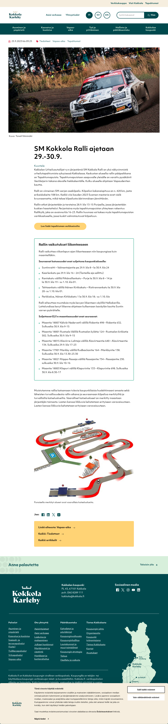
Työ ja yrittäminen (92, 29)
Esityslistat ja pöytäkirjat (67, 630)
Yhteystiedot (73, 15)
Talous (63, 656)
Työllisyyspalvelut (17, 651)
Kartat (89, 649)
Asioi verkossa (53, 15)
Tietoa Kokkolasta (95, 645)
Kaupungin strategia (71, 652)
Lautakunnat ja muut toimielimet (69, 646)
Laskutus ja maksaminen (41, 639)
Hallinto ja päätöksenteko (121, 29)
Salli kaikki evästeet (146, 690)
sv (99, 16)
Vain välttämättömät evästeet (146, 697)
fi (90, 16)
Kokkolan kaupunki (151, 29)
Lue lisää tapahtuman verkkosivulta (60, 226)
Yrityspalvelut (15, 655)
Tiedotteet (44, 41)
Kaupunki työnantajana (93, 639)
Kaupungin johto (95, 629)
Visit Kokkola (136, 3)
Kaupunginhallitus (69, 640)
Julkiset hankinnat (43, 645)
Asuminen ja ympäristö (19, 29)
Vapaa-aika (71, 29)
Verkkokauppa (119, 3)
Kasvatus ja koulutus (47, 29)
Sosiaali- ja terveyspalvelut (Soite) (16, 643)
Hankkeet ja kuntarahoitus (41, 657)
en (107, 16)
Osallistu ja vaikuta (70, 660)
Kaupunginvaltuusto (71, 636)
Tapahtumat (152, 3)
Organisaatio (93, 633)
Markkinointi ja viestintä (42, 650)
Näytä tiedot (40, 719)
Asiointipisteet (41, 629)
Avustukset (92, 653)
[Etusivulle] (15, 15)
